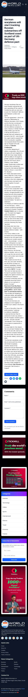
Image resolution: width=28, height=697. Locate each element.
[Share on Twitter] (14, 378)
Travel (15, 668)
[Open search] (23, 4)
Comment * (7, 408)
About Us (3, 648)
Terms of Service (5, 654)
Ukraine (13, 145)
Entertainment (4, 666)
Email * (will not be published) (12, 402)
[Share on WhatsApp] (20, 378)
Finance (3, 668)
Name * (6, 395)
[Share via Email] (5, 381)
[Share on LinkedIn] (17, 378)
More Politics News (11, 374)
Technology (17, 666)
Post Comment (10, 421)
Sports (15, 662)
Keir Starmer (17, 364)
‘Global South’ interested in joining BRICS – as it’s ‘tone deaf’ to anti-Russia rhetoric (13, 289)
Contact (3, 650)
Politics (3, 671)
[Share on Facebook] (10, 378)
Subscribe (14, 559)
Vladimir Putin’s (9, 211)
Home (2, 646)
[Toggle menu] (26, 4)
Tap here (7, 224)
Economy (3, 664)
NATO (13, 269)
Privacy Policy (4, 652)
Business (3, 662)
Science (16, 664)
